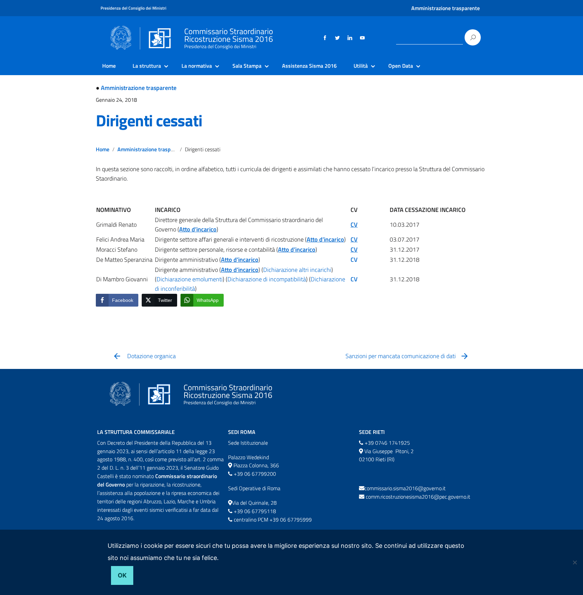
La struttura (147, 66)
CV (354, 259)
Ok (122, 575)
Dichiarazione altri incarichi (297, 269)
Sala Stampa (246, 66)
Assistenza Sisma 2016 (309, 66)
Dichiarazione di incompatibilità (266, 279)
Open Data (400, 66)
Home (109, 66)
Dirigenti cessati (149, 120)
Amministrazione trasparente (445, 8)
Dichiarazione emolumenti (190, 279)
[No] (574, 562)
